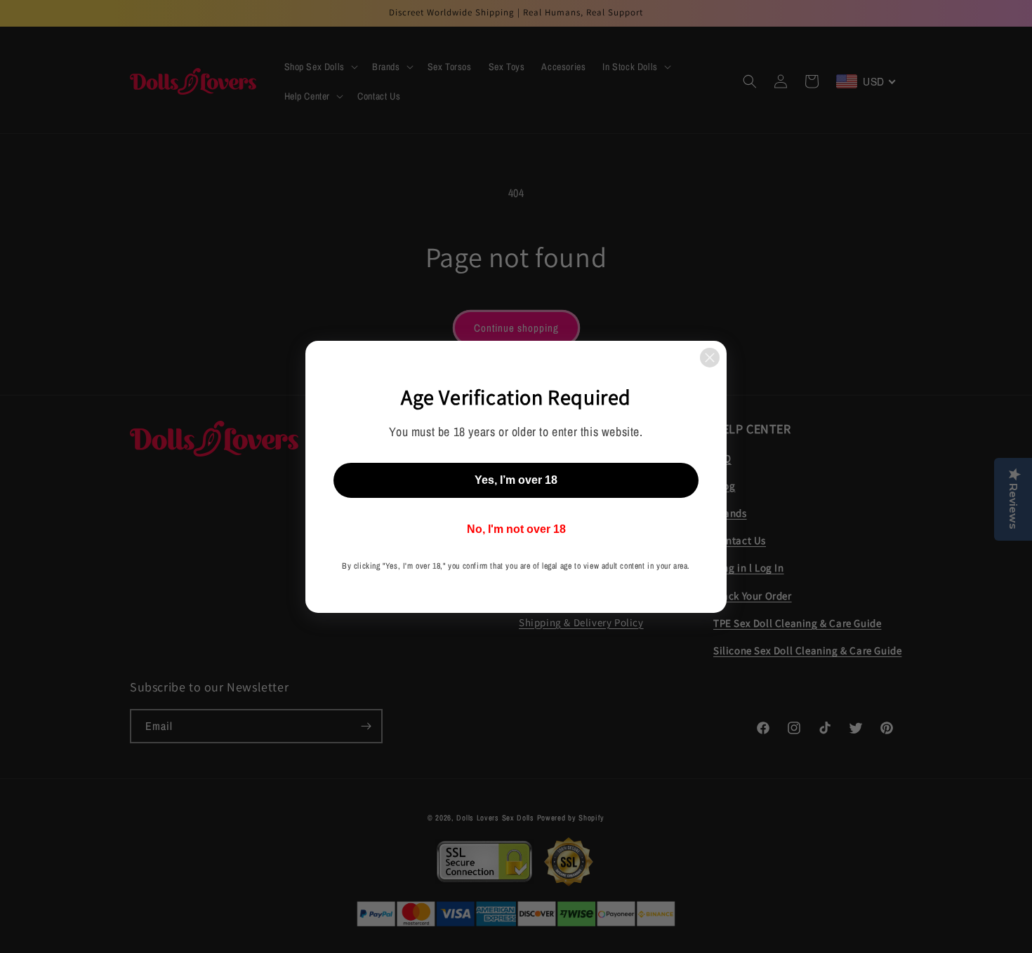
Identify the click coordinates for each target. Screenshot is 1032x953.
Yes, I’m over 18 (516, 480)
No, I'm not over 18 (516, 529)
